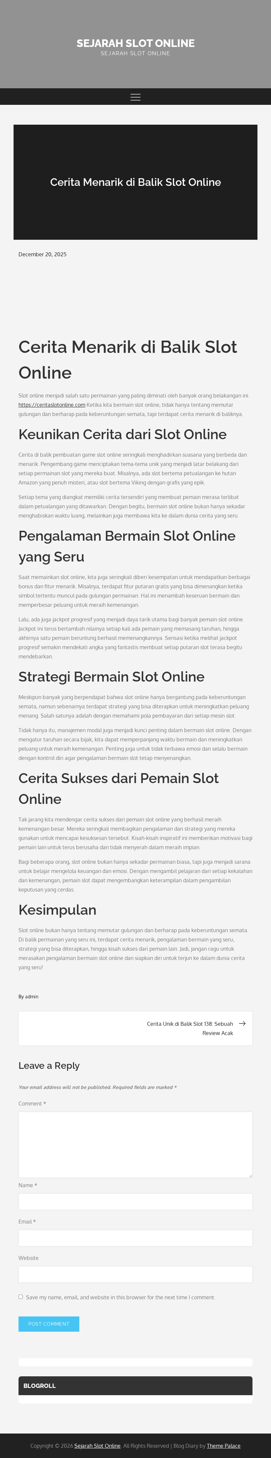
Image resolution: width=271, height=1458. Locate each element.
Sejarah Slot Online (136, 43)
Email (27, 1221)
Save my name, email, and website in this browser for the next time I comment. (120, 1297)
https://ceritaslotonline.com (52, 404)
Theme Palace (224, 1445)
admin (31, 996)
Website (29, 1258)
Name (28, 1185)
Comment (32, 1103)
